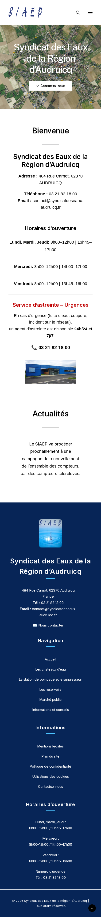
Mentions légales (50, 746)
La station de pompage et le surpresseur (50, 679)
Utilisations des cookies (50, 776)
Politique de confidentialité (50, 766)
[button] (90, 12)
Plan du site (50, 756)
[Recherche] (76, 12)
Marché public (50, 700)
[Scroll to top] (92, 908)
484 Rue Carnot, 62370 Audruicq (48, 590)
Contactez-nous (50, 787)
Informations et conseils (50, 710)
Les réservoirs (50, 689)
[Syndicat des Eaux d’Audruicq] (25, 12)
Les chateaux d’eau (50, 669)
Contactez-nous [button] (52, 86)
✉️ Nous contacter (48, 625)
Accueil (50, 659)
